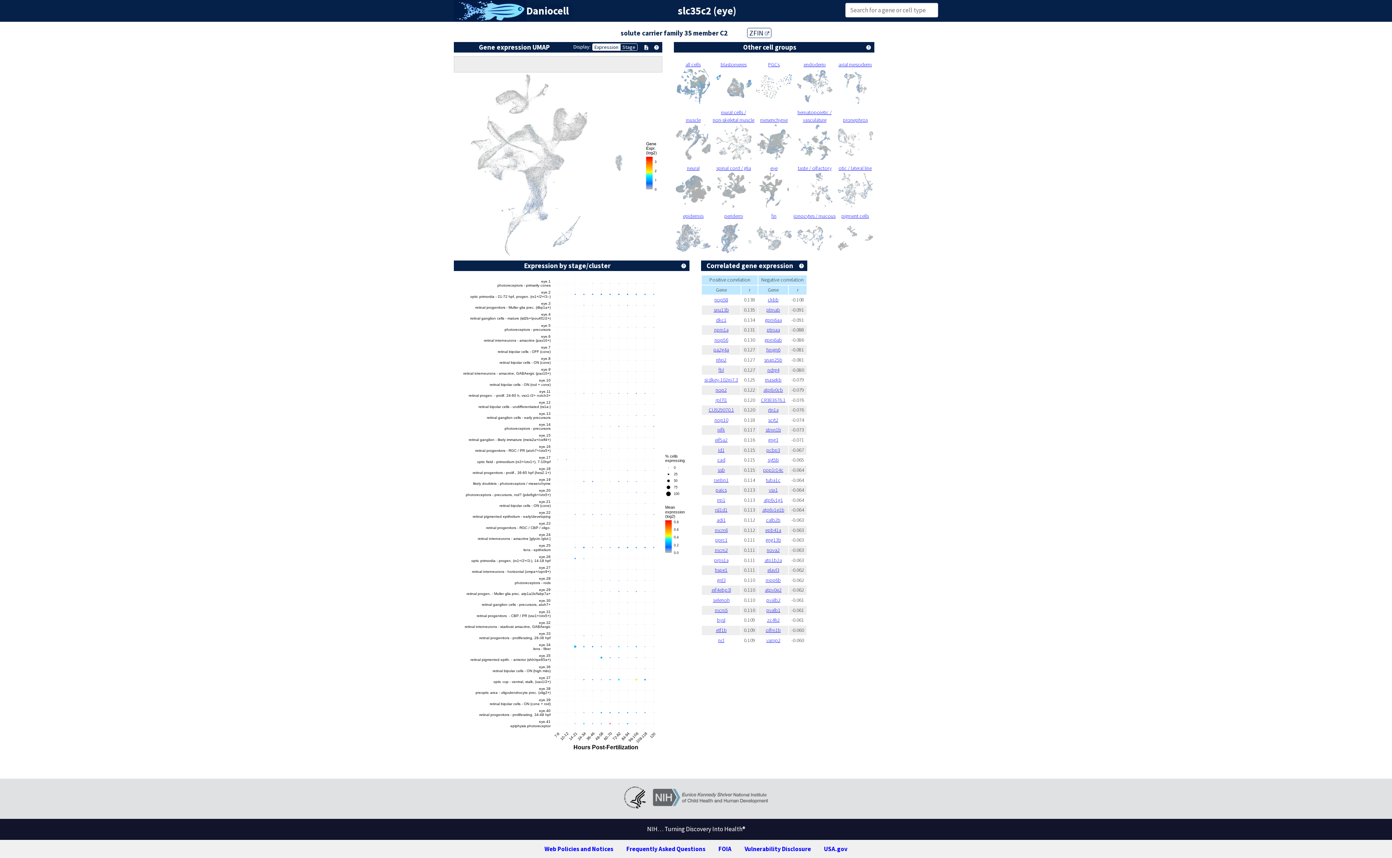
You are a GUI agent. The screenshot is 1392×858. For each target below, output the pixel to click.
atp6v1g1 (773, 500)
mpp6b (773, 580)
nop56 (721, 340)
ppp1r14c (773, 470)
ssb (721, 470)
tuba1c (773, 480)
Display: (582, 46)
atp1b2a (773, 560)
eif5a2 (721, 440)
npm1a (721, 329)
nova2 (773, 550)
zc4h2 (773, 620)
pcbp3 (773, 450)
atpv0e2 (773, 590)
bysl (721, 620)
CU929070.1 (721, 410)
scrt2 (773, 420)
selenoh (721, 600)
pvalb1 (773, 610)
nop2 (721, 390)
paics (721, 490)
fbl (721, 370)
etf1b (721, 630)
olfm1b (773, 630)
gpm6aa (773, 320)
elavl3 (773, 570)
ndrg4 (773, 370)
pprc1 (721, 540)
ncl (721, 640)
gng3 (773, 440)
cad (721, 460)
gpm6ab (773, 340)
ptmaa (773, 329)
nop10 (721, 420)
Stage (628, 47)
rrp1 (721, 500)
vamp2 (773, 640)
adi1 (721, 520)
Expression (606, 47)
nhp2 (721, 360)
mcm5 (721, 610)
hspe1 (721, 570)
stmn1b (773, 429)
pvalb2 (773, 600)
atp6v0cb (773, 390)
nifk (721, 429)
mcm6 (721, 530)
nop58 (721, 299)
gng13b (773, 540)
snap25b (773, 360)
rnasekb (773, 379)
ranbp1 (721, 480)
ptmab (773, 310)
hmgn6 (773, 349)
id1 (721, 450)
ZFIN (757, 33)
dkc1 (721, 320)
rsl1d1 (721, 510)
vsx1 (773, 490)
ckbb (773, 299)
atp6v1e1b (773, 510)
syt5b (773, 460)
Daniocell (547, 10)
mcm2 (721, 550)
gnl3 (721, 580)
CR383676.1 (773, 400)
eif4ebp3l (721, 590)
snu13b (721, 310)
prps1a (721, 560)
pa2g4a (721, 349)
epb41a (773, 530)
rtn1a (773, 410)
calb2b (773, 520)
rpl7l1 (721, 400)
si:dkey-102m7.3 (721, 379)
